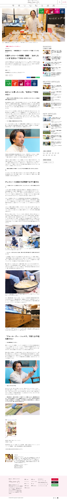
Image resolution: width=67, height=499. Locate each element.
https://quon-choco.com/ (18, 467)
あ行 (47, 153)
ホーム (3, 42)
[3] (47, 65)
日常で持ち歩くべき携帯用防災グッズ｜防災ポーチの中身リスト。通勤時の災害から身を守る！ (56, 73)
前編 (6, 70)
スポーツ (30, 5)
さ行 (53, 153)
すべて (44, 153)
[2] (47, 60)
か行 (50, 153)
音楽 (19, 5)
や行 (49, 155)
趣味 (13, 5)
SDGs (7, 75)
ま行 (46, 155)
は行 (44, 155)
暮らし (36, 5)
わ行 (54, 155)
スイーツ (11, 75)
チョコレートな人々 (11, 419)
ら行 (52, 155)
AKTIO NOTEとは (40, 479)
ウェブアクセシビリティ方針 (42, 485)
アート (25, 5)
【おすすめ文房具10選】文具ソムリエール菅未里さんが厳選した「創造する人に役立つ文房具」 (56, 58)
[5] (47, 76)
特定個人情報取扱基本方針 (42, 482)
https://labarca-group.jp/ (18, 465)
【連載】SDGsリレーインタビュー (10, 42)
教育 (54, 5)
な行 (58, 153)
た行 (55, 153)
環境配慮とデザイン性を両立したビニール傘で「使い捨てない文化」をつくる (56, 143)
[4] (47, 70)
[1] (47, 53)
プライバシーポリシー (41, 480)
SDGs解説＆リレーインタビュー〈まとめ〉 (13, 72)
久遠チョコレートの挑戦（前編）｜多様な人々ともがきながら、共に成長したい (56, 86)
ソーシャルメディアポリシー (42, 484)
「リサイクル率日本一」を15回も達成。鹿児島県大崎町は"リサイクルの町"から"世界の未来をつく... (56, 125)
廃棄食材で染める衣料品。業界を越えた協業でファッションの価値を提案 (56, 136)
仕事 (48, 5)
